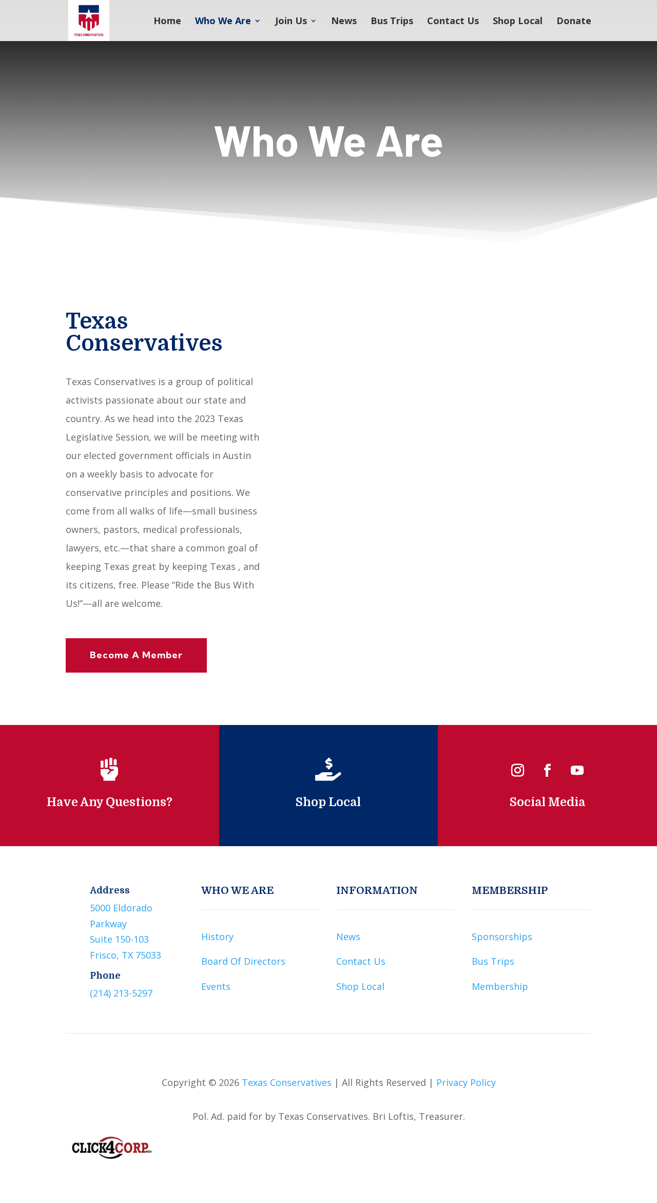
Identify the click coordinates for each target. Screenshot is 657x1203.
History (217, 936)
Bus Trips (392, 22)
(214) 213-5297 (121, 993)
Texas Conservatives (287, 1082)
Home (167, 22)
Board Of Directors (243, 961)
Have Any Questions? (109, 802)
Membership (500, 986)
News (344, 22)
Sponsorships (502, 936)
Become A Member (136, 655)
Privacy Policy (466, 1082)
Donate (573, 22)
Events (215, 986)
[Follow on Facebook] (548, 771)
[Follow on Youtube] (577, 771)
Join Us (291, 22)
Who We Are (223, 22)
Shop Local (518, 22)
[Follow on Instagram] (518, 771)
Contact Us (453, 22)
